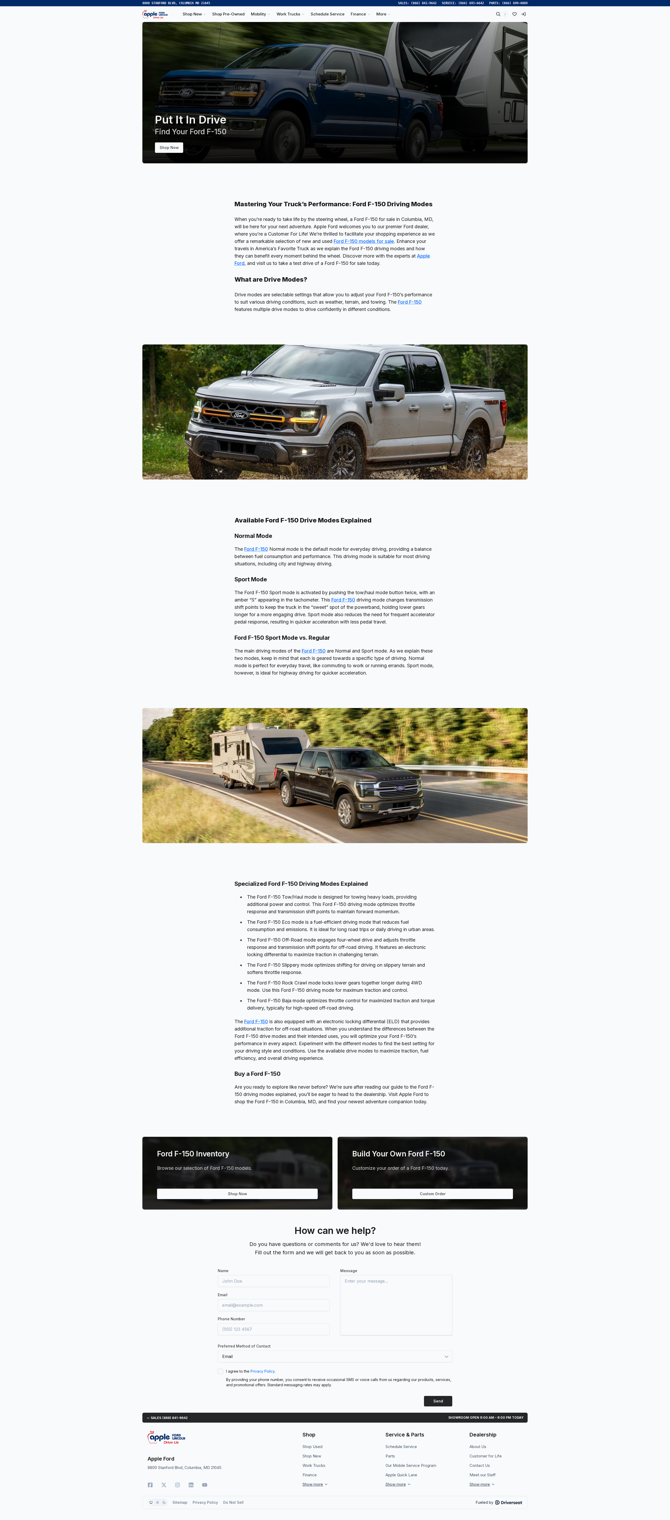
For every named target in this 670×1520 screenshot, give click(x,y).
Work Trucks (314, 1465)
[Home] (155, 14)
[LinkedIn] (191, 1485)
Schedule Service (401, 1446)
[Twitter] (163, 1485)
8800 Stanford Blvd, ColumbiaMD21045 (176, 3)
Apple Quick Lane (401, 1474)
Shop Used (312, 1446)
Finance (310, 1474)
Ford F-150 (410, 302)
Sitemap (179, 1502)
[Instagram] (177, 1485)
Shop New (312, 1456)
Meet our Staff (483, 1474)
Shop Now (169, 147)
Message (348, 1270)
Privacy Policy (262, 1371)
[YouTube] (204, 1485)
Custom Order (433, 1193)
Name (223, 1270)
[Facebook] (150, 1485)
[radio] (151, 1502)
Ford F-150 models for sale (364, 241)
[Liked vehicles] (514, 14)
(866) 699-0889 (515, 3)
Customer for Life (486, 1456)
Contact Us (480, 1465)
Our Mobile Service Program (411, 1465)
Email (222, 1295)
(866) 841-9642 (424, 3)
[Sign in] (523, 14)
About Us (478, 1446)
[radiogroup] (157, 1502)
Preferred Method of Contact (244, 1346)
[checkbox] (220, 1371)
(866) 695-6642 (471, 3)
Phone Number (231, 1319)
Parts (390, 1456)
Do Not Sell (233, 1502)
